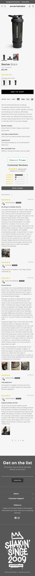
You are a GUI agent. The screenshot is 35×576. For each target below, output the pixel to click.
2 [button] (15, 440)
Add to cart (17, 92)
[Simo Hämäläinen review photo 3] (25, 366)
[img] (5, 200)
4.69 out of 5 (22, 169)
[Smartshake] (17, 6)
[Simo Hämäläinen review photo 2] (15, 366)
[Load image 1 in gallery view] (17, 31)
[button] (5, 75)
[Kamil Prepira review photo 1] (5, 253)
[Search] (6, 6)
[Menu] (2, 6)
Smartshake (12, 572)
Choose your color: (8, 78)
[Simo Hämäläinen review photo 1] (5, 366)
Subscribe (17, 480)
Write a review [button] (17, 188)
